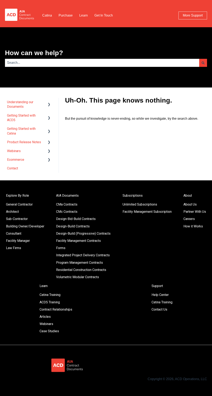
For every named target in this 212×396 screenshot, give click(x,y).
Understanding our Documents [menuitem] (20, 104)
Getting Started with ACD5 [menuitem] (21, 117)
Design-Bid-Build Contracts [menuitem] (76, 219)
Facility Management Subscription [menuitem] (147, 212)
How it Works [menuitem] (193, 226)
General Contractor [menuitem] (19, 204)
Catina (47, 15)
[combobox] (102, 63)
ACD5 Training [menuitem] (50, 302)
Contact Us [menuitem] (159, 309)
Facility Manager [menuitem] (18, 241)
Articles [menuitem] (45, 317)
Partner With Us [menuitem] (194, 212)
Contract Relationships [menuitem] (56, 309)
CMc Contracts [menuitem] (66, 212)
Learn (83, 15)
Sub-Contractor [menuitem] (17, 219)
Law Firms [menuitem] (13, 248)
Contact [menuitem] (12, 168)
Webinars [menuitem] (14, 151)
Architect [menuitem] (12, 212)
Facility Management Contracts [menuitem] (78, 241)
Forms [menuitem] (60, 248)
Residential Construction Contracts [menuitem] (81, 270)
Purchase (66, 15)
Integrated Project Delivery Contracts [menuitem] (83, 255)
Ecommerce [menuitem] (15, 160)
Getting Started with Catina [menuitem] (21, 131)
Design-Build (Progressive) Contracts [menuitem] (83, 233)
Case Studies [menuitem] (49, 331)
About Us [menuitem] (190, 204)
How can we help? (34, 53)
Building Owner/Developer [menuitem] (25, 226)
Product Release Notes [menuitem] (24, 142)
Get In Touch (103, 15)
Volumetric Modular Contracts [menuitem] (77, 277)
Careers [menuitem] (189, 219)
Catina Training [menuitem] (50, 295)
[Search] (203, 63)
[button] (49, 102)
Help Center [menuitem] (160, 295)
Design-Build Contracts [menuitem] (73, 226)
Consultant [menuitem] (13, 233)
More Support (193, 15)
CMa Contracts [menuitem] (66, 204)
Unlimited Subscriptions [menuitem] (140, 204)
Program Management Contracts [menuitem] (79, 263)
